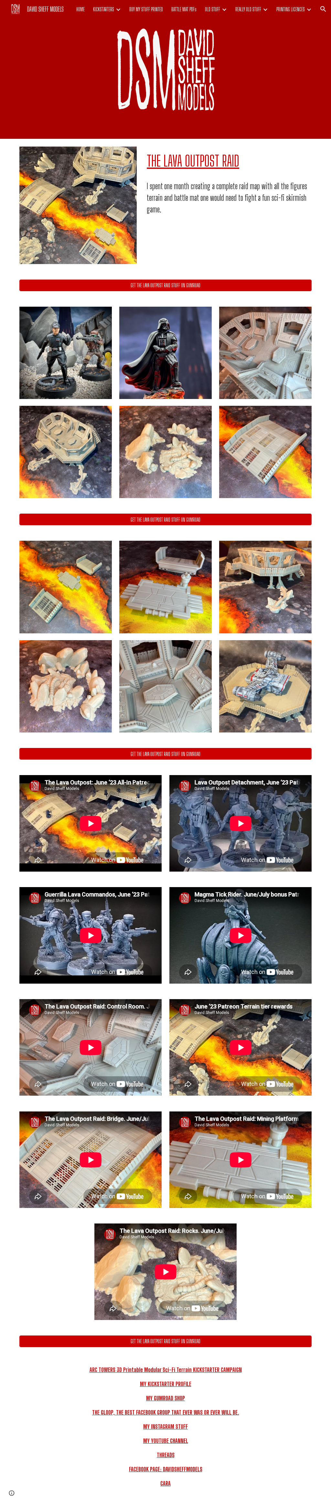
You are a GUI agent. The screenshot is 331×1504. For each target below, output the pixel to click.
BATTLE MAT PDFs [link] (184, 9)
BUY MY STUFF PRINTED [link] (146, 9)
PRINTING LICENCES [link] (290, 9)
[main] (228, 161)
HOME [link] (80, 9)
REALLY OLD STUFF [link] (248, 9)
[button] (323, 9)
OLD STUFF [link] (212, 9)
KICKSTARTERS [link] (103, 9)
